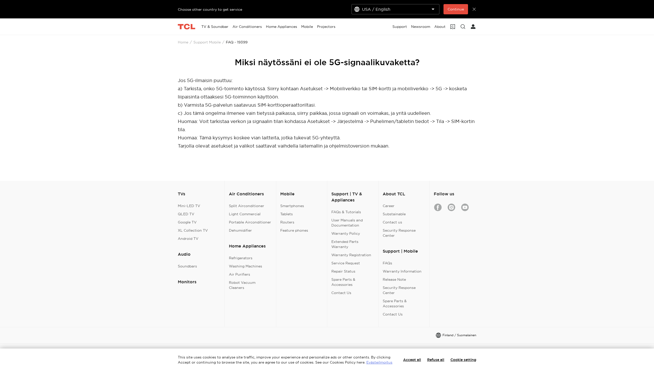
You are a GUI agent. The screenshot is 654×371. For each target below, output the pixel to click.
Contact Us (341, 292)
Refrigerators (240, 258)
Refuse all (435, 359)
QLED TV (186, 214)
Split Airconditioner (246, 206)
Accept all (412, 359)
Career (388, 206)
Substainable (394, 214)
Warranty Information (402, 271)
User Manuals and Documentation (347, 223)
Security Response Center (399, 233)
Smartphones (292, 206)
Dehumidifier (240, 230)
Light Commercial (245, 214)
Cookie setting (463, 359)
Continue (456, 9)
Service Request (345, 263)
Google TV (187, 222)
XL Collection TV (193, 230)
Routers (287, 222)
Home (183, 42)
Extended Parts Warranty (344, 244)
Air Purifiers (239, 274)
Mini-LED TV (189, 206)
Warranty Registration (351, 255)
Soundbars (187, 266)
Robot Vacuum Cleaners (242, 285)
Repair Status (343, 271)
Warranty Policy (345, 233)
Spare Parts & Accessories (343, 282)
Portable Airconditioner (250, 222)
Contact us (392, 222)
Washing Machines (245, 266)
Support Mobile (207, 42)
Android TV (188, 238)
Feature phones (294, 230)
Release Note (394, 279)
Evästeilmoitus (379, 362)
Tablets (286, 214)
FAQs (387, 263)
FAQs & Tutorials (346, 212)
